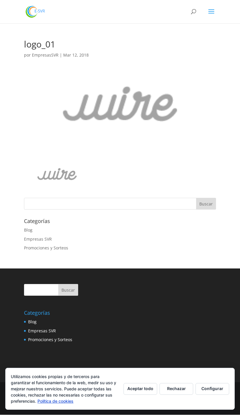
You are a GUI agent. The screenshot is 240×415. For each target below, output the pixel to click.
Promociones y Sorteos (46, 248)
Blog (28, 230)
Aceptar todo (140, 388)
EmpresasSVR (45, 55)
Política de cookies (55, 401)
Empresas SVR (38, 239)
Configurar (212, 388)
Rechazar (176, 388)
